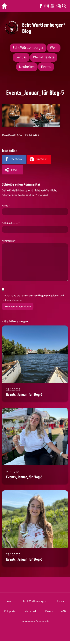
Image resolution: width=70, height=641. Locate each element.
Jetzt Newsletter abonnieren (58, 6)
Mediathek (31, 611)
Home (8, 601)
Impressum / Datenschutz (35, 621)
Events (46, 66)
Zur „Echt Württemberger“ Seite (5, 6)
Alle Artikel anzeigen (16, 321)
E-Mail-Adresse (10, 223)
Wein (54, 47)
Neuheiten (27, 66)
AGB (63, 611)
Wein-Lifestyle (43, 57)
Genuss (21, 57)
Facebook (41, 6)
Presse (61, 601)
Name (6, 205)
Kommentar (9, 241)
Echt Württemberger (28, 47)
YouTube (52, 6)
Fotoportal (10, 611)
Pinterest (41, 159)
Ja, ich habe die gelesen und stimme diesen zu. (33, 298)
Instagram (47, 6)
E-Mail (14, 170)
